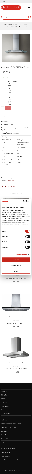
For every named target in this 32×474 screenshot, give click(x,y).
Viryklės (3, 399)
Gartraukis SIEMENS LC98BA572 (16, 323)
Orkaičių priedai (5, 413)
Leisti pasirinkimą (16, 265)
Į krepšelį (8, 108)
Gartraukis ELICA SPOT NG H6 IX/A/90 (16, 369)
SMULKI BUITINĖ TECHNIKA (8, 449)
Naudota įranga (5, 452)
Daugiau (9, 317)
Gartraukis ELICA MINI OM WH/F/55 (16, 278)
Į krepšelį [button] (9, 362)
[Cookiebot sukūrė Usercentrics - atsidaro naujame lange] (23, 201)
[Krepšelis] (24, 7)
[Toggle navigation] (29, 7)
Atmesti (16, 271)
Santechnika (4, 438)
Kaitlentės (4, 420)
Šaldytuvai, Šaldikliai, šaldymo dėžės (11, 424)
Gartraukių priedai (6, 435)
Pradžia (5, 24)
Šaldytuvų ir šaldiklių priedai (8, 427)
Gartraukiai (10, 24)
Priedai (3, 442)
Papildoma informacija (6, 177)
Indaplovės (4, 402)
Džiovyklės (4, 395)
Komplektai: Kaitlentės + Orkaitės (10, 460)
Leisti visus (16, 259)
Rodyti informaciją (21, 254)
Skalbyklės (4, 391)
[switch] (27, 236)
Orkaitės (3, 410)
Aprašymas (4, 116)
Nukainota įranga (5, 456)
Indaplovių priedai (6, 406)
